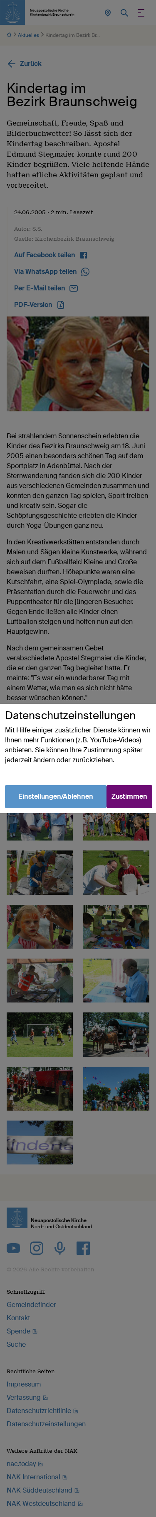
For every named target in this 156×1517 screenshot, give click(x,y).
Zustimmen (129, 796)
